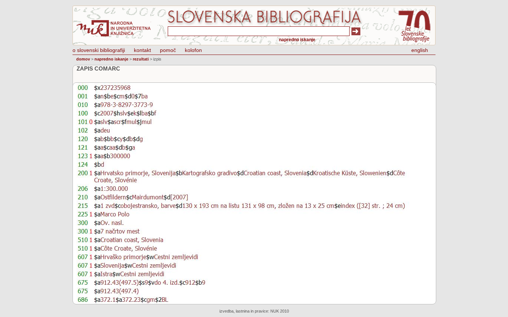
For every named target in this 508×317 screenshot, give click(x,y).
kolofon (193, 50)
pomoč (168, 50)
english (419, 50)
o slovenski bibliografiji (99, 50)
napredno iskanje (297, 39)
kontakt (142, 50)
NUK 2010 (279, 311)
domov (83, 59)
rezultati (141, 59)
